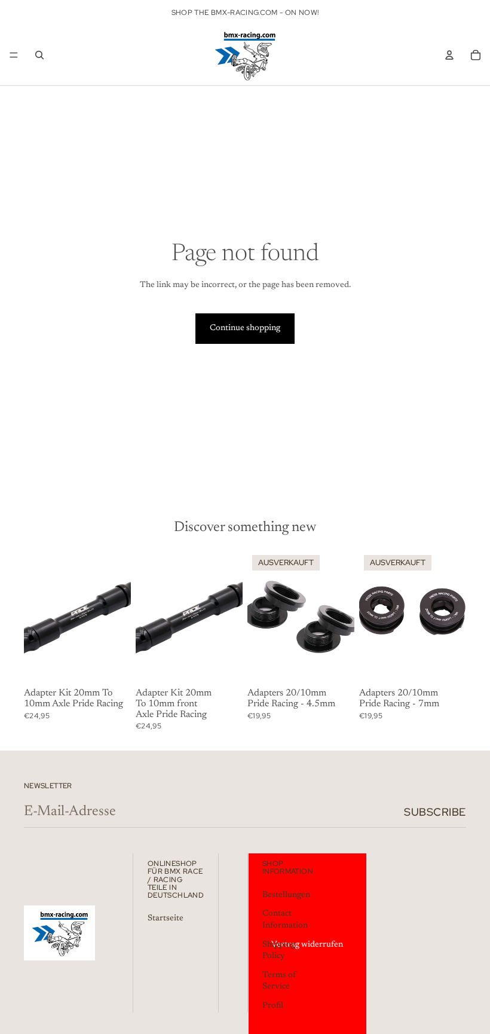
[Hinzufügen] (112, 665)
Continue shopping (245, 328)
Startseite (165, 918)
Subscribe (435, 812)
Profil (272, 1006)
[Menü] (13, 55)
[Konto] (449, 55)
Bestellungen (286, 894)
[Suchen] (39, 55)
